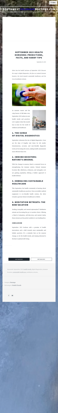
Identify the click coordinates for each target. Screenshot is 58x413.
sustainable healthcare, (20, 272)
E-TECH (27, 307)
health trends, (28, 269)
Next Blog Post (41, 259)
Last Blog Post (19, 259)
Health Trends (16, 285)
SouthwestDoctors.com (29, 9)
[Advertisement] (29, 30)
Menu (54, 2)
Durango (13, 282)
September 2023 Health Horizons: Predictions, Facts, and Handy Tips (29, 55)
